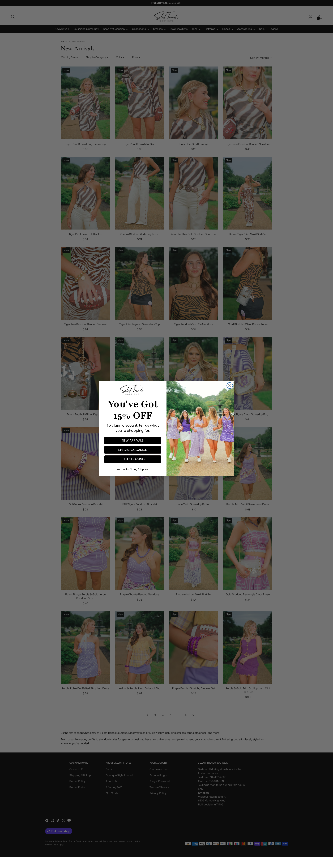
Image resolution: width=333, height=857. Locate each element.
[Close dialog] (230, 385)
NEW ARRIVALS (132, 440)
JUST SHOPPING (133, 459)
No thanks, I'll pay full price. (133, 469)
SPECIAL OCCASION (132, 450)
